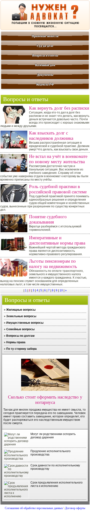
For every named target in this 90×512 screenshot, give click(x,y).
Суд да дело (45, 46)
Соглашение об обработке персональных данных (34, 508)
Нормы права (15, 342)
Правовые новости (45, 36)
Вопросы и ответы (45, 55)
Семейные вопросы (20, 329)
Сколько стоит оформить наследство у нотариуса (45, 399)
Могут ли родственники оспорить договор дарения (53, 435)
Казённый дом (45, 65)
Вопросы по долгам (20, 335)
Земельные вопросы (21, 316)
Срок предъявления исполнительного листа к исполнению (56, 484)
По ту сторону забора (21, 349)
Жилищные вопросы (21, 309)
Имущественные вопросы (24, 322)
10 (61, 290)
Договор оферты (75, 508)
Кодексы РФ (45, 84)
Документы (45, 75)
